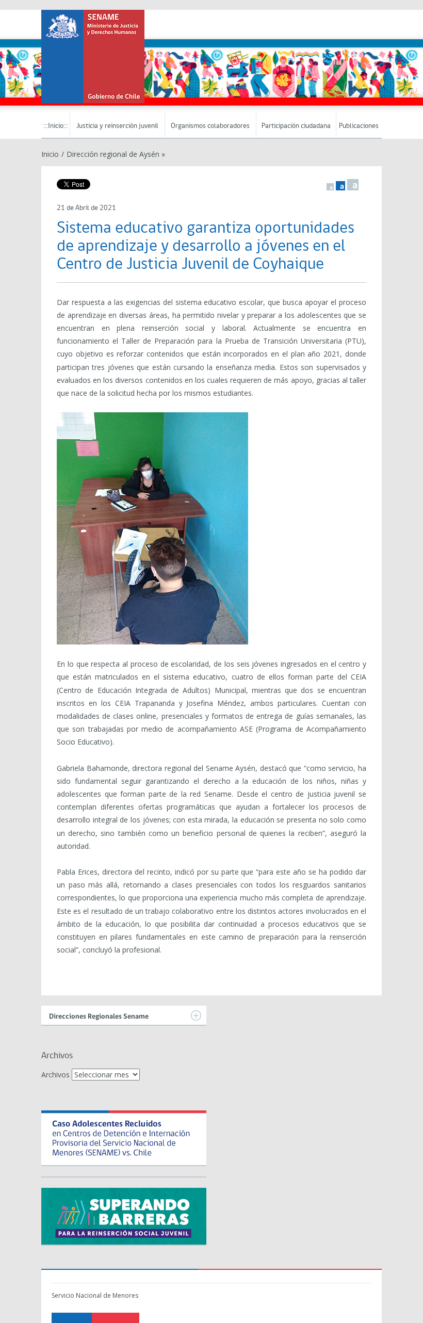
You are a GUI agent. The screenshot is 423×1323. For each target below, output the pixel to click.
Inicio (50, 154)
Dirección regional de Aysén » (116, 154)
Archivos (55, 1074)
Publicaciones (359, 126)
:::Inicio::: (55, 126)
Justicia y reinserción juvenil (117, 126)
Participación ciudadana (296, 126)
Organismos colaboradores (210, 126)
